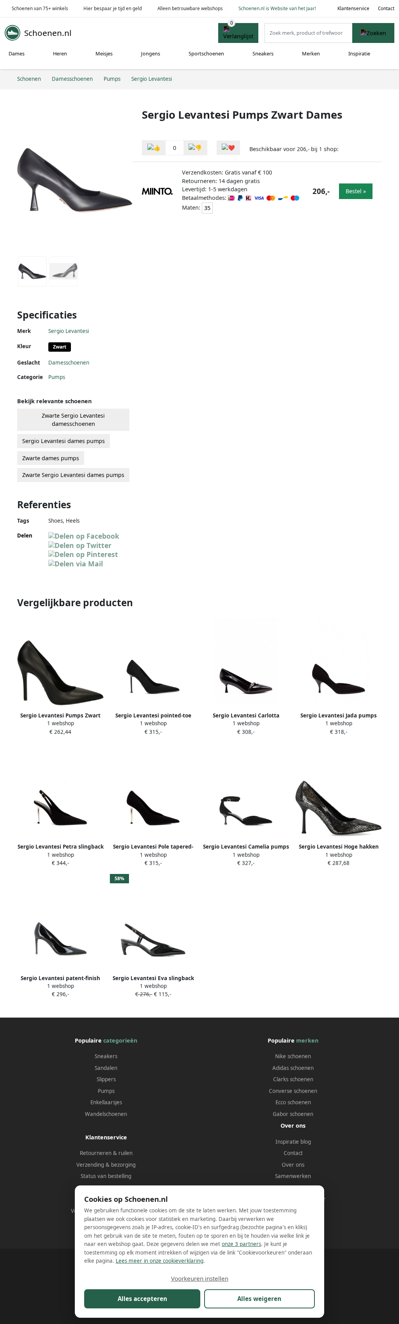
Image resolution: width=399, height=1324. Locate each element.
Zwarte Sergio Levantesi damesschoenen (73, 420)
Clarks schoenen (293, 1079)
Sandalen (106, 1067)
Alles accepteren (142, 1299)
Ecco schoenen (293, 1102)
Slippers (106, 1079)
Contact (386, 8)
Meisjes (104, 53)
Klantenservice (353, 8)
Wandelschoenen (106, 1114)
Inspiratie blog (293, 1141)
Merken (311, 53)
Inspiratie (359, 53)
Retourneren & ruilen (106, 1153)
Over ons (293, 1164)
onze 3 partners (241, 1243)
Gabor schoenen (293, 1114)
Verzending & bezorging (106, 1164)
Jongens (150, 53)
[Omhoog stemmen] (154, 148)
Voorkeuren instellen (199, 1278)
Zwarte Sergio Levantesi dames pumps (73, 475)
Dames (17, 53)
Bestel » (356, 191)
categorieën (120, 1040)
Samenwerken (293, 1176)
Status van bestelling (106, 1176)
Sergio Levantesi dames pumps (63, 441)
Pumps (56, 377)
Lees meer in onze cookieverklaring (159, 1260)
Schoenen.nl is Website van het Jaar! (277, 8)
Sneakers (263, 53)
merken (307, 1040)
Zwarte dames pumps (50, 458)
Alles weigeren (259, 1299)
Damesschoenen (68, 362)
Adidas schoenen (293, 1067)
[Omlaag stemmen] (195, 148)
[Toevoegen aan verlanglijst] (228, 148)
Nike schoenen (293, 1056)
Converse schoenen (293, 1090)
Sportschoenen (206, 53)
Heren (60, 53)
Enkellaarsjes (106, 1102)
